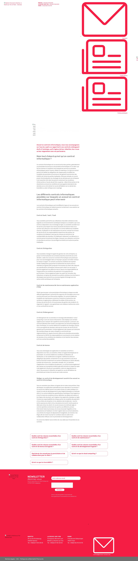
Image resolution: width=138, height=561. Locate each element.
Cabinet (133, 118)
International (122, 118)
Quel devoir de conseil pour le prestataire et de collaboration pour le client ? (48, 454)
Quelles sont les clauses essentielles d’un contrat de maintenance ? (86, 437)
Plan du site (40, 559)
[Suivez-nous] (115, 539)
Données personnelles (107, 118)
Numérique (92, 118)
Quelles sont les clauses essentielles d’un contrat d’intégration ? (46, 437)
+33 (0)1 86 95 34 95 (47, 5)
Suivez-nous (120, 542)
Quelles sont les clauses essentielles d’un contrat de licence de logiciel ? (46, 445)
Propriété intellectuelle (77, 118)
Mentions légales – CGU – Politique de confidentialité (20, 559)
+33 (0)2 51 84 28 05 (48, 2)
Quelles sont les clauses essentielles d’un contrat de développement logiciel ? (86, 445)
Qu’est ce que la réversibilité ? (42, 462)
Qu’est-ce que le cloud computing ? (84, 453)
